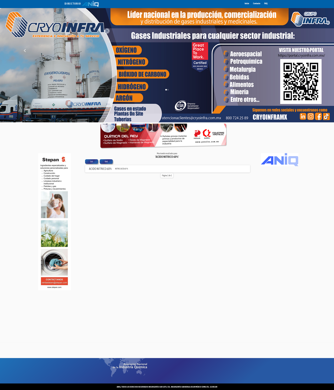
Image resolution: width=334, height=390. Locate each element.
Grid (106, 161)
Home (69, 105)
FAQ (265, 3)
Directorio (73, 3)
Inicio (247, 3)
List (91, 161)
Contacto (256, 3)
